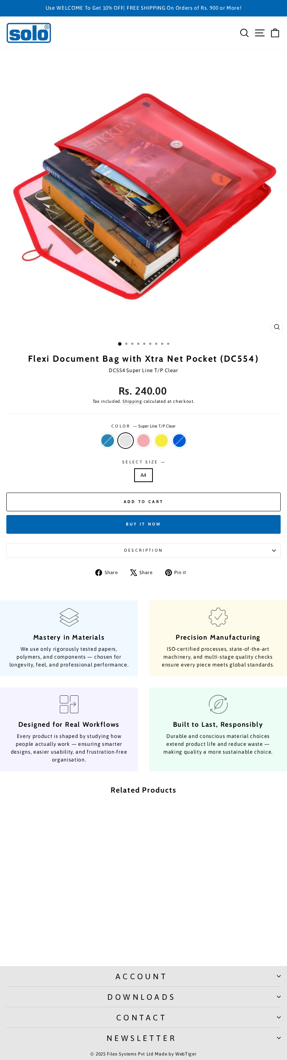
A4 (143, 475)
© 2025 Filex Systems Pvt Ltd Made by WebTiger (143, 1054)
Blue (179, 440)
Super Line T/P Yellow (161, 440)
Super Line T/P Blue (107, 440)
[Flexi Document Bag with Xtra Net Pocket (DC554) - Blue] (76, 940)
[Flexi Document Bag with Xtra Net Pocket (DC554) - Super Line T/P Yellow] (68, 940)
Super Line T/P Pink (143, 440)
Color (143, 426)
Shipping (132, 401)
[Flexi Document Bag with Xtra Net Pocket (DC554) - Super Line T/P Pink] (59, 940)
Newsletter (142, 1037)
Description (143, 550)
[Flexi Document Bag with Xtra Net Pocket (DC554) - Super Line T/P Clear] (50, 940)
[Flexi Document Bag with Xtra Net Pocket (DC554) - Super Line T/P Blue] (42, 940)
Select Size (143, 462)
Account (141, 976)
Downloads (141, 996)
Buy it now (143, 524)
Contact (141, 1017)
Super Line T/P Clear (125, 440)
